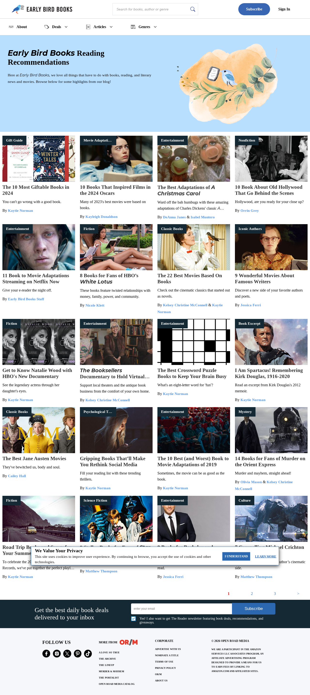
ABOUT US (161, 680)
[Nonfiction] (271, 180)
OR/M (158, 674)
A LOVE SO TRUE (109, 652)
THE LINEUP (106, 665)
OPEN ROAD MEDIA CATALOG (117, 684)
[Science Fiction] (116, 540)
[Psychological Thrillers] (116, 452)
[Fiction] (116, 269)
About (21, 27)
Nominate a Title (167, 655)
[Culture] (271, 540)
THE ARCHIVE (107, 658)
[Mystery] (271, 452)
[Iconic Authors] (271, 269)
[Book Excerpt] (271, 364)
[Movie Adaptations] (116, 180)
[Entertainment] (193, 180)
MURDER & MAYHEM (111, 671)
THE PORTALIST (109, 677)
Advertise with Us (168, 649)
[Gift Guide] (38, 180)
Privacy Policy (165, 668)
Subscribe (254, 9)
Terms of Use (164, 661)
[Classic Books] (193, 269)
